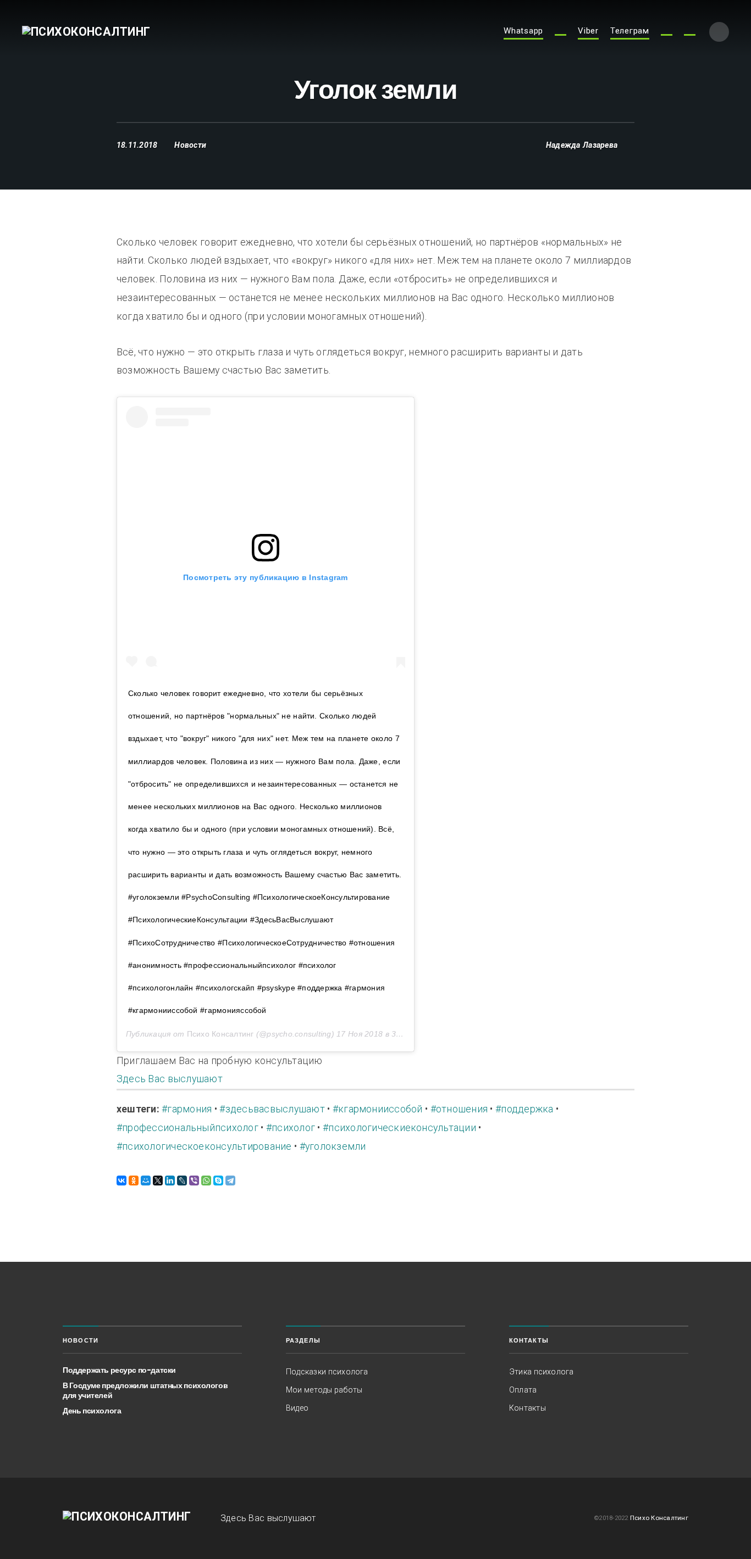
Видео (297, 1408)
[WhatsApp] (206, 1180)
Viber (588, 31)
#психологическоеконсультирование (204, 1146)
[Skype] (218, 1180)
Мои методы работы (324, 1389)
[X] (158, 1180)
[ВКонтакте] (121, 1180)
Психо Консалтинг (220, 1033)
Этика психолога (541, 1371)
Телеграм (629, 31)
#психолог (290, 1127)
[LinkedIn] (170, 1180)
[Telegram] (230, 1180)
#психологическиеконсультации (399, 1127)
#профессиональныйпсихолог (187, 1127)
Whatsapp (523, 31)
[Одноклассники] (134, 1180)
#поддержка (524, 1109)
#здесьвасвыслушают (271, 1109)
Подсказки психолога (327, 1371)
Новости (190, 145)
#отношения (459, 1109)
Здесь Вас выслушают (170, 1078)
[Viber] (194, 1180)
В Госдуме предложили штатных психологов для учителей (145, 1390)
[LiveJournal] (182, 1180)
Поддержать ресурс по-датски (119, 1370)
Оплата (523, 1389)
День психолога (92, 1410)
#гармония (187, 1109)
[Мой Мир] (146, 1180)
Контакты (527, 1408)
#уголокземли (333, 1146)
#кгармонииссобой (378, 1109)
